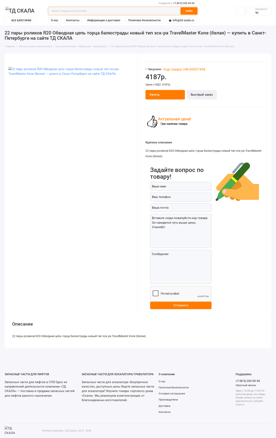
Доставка (164, 405)
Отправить (181, 305)
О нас (54, 20)
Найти (189, 10)
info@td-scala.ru (183, 20)
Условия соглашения (172, 393)
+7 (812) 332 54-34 (176, 3)
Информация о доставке (103, 20)
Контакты (72, 20)
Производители (168, 399)
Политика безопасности (144, 20)
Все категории (21, 20)
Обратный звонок (246, 385)
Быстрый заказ (202, 94)
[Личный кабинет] (240, 11)
